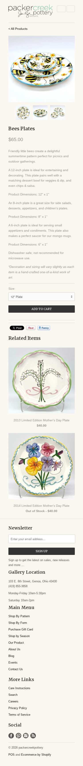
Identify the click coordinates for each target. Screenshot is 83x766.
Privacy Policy (17, 708)
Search (12, 694)
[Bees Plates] (41, 69)
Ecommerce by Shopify (36, 754)
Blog (11, 656)
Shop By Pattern (19, 616)
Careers (13, 701)
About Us (14, 649)
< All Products (17, 28)
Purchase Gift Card (20, 629)
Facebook (11, 735)
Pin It (30, 328)
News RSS (33, 735)
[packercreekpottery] (30, 11)
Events (12, 662)
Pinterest (18, 735)
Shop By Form (17, 622)
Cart (71, 9)
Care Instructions (19, 688)
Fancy (44, 328)
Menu (61, 9)
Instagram (26, 735)
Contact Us (15, 669)
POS (11, 754)
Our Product (16, 642)
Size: (11, 288)
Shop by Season (19, 636)
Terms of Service (19, 714)
